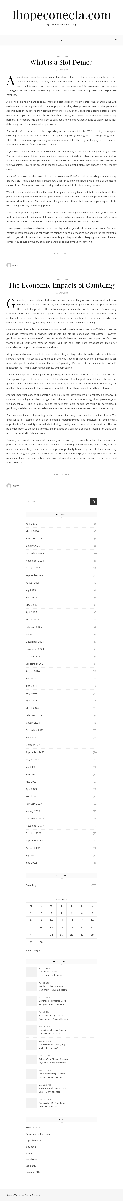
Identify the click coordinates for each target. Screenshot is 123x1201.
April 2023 (31, 789)
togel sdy (31, 1165)
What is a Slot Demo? (61, 62)
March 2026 (32, 531)
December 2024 (35, 641)
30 (41, 942)
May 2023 (31, 781)
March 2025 (32, 619)
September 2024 (35, 663)
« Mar (29, 950)
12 (71, 920)
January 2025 (33, 634)
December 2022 (35, 818)
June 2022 (31, 862)
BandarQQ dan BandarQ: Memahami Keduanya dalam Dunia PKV (53, 988)
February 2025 (34, 626)
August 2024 (33, 671)
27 (81, 934)
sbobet (30, 1153)
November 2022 (35, 825)
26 (71, 934)
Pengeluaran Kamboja (38, 1133)
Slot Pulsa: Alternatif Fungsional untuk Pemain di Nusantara (52, 973)
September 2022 (35, 840)
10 (51, 920)
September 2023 (35, 752)
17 (51, 927)
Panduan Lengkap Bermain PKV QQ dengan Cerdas (52, 1075)
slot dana (31, 1146)
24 (51, 934)
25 (61, 934)
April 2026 (31, 523)
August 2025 (33, 582)
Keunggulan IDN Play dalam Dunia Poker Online (52, 1104)
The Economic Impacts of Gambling (61, 285)
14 (92, 920)
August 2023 (33, 759)
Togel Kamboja (34, 1127)
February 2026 (34, 538)
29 (30, 942)
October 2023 (33, 744)
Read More (61, 253)
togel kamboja (33, 1140)
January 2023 (33, 811)
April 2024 (31, 700)
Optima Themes (32, 1195)
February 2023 (34, 803)
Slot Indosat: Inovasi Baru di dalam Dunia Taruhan (52, 1032)
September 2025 (35, 575)
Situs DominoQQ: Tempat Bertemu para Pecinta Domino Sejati (53, 1017)
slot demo (31, 1159)
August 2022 (33, 847)
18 (61, 927)
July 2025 (31, 590)
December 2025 (35, 553)
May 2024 (31, 693)
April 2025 (31, 612)
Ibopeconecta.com (61, 14)
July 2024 (31, 678)
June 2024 (31, 685)
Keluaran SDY (33, 1171)
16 (41, 927)
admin (15, 264)
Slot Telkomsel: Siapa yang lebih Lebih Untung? (52, 1046)
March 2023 (32, 796)
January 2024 (33, 722)
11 (61, 920)
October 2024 (33, 656)
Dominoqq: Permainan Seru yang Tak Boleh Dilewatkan (52, 1002)
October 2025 (33, 568)
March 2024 (32, 707)
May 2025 (31, 604)
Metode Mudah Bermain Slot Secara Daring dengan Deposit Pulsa (52, 1090)
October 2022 (33, 833)
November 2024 (35, 649)
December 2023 (35, 730)
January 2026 (33, 545)
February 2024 (34, 715)
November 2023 (35, 737)
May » (37, 950)
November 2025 (35, 560)
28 (92, 934)
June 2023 (31, 774)
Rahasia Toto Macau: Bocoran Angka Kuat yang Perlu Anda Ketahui (53, 1061)
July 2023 (31, 766)
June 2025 (31, 597)
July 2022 (31, 855)
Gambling (61, 56)
